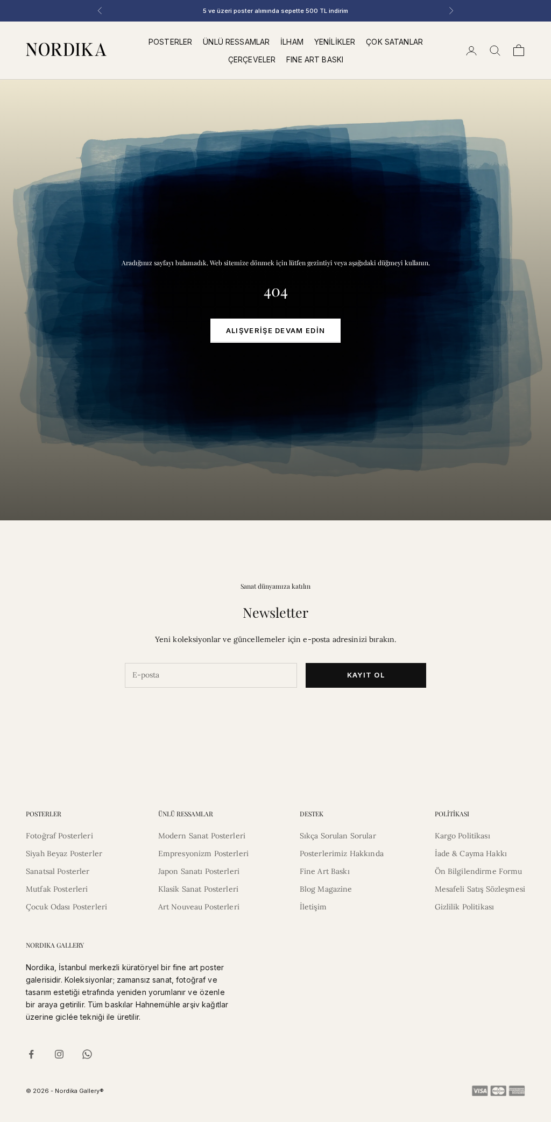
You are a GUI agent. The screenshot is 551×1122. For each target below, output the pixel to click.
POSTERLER (170, 41)
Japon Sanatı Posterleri (198, 871)
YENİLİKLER (334, 41)
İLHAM (291, 41)
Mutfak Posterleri (57, 889)
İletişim (313, 907)
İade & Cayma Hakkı (471, 853)
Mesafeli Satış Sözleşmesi (480, 889)
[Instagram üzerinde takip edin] (59, 1054)
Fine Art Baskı (325, 871)
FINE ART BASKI (314, 59)
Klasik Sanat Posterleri (198, 889)
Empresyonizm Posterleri (203, 853)
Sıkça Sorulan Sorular (338, 836)
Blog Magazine (326, 889)
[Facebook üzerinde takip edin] (31, 1054)
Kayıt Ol (366, 675)
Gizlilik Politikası (465, 907)
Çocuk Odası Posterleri (66, 907)
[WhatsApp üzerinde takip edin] (87, 1054)
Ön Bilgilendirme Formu (478, 871)
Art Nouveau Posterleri (198, 907)
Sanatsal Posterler (58, 871)
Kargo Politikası (462, 836)
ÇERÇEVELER (252, 59)
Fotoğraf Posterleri (59, 836)
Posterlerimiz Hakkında (342, 853)
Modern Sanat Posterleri (201, 836)
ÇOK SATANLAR (394, 41)
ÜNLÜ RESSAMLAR (236, 41)
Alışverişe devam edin (275, 330)
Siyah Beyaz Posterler (64, 853)
